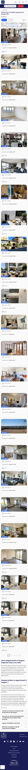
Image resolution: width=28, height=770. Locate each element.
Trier (23, 20)
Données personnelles (14, 750)
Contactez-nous (23, 736)
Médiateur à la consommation (14, 752)
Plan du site (22, 734)
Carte (11, 20)
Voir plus (5, 707)
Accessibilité (14, 756)
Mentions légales (14, 746)
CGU (14, 748)
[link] (14, 25)
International (14, 754)
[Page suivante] (17, 655)
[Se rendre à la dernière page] (19, 655)
